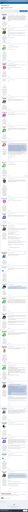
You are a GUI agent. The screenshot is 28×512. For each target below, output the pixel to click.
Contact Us (16, 506)
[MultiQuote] (8, 25)
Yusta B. (4, 45)
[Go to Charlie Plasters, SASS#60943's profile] (2, 8)
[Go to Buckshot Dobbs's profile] (4, 201)
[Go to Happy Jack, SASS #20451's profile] (4, 301)
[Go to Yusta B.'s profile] (4, 48)
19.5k (4, 232)
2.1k (4, 148)
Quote (10, 42)
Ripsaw (4, 178)
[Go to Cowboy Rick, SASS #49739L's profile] (4, 457)
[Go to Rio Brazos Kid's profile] (4, 269)
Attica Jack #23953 (4, 214)
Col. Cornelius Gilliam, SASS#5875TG (4, 64)
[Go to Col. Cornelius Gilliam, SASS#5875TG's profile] (4, 67)
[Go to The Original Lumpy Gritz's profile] (4, 101)
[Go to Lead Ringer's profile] (4, 368)
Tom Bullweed (4, 112)
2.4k (4, 371)
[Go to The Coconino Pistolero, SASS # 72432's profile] (4, 350)
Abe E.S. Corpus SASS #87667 (4, 438)
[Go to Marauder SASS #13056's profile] (4, 317)
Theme (9, 506)
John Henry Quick (4, 127)
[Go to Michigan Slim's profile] (4, 165)
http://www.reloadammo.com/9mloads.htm (13, 46)
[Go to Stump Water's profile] (4, 287)
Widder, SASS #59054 (4, 29)
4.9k (4, 51)
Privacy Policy (12, 506)
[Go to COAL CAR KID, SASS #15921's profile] (4, 426)
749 (4, 354)
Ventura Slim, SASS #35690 (4, 331)
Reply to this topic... (7, 498)
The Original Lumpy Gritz (4, 98)
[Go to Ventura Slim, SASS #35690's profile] (4, 334)
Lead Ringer (4, 365)
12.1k (4, 169)
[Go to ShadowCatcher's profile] (4, 144)
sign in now (18, 494)
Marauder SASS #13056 (4, 314)
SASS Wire (10, 8)
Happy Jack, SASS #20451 (4, 298)
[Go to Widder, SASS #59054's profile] (4, 32)
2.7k (4, 305)
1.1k (4, 338)
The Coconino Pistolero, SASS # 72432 (4, 347)
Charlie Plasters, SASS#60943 (8, 7)
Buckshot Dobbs (4, 198)
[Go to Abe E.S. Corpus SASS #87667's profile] (4, 441)
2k (4, 273)
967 (4, 86)
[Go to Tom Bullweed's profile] (4, 115)
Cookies (19, 506)
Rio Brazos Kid (4, 267)
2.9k (4, 290)
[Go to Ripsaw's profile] (4, 181)
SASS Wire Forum (4, 1)
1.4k (4, 21)
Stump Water (4, 284)
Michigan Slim (4, 162)
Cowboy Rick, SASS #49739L (4, 454)
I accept (25, 510)
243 (4, 71)
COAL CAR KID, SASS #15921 (4, 423)
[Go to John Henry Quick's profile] (4, 130)
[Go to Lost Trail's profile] (4, 82)
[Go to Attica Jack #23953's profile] (4, 217)
